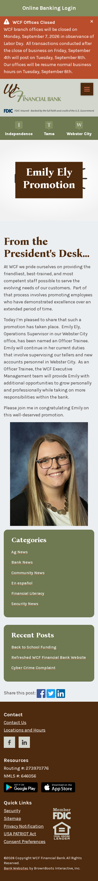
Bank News (22, 562)
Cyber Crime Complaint (33, 667)
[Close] (91, 21)
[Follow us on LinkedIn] (24, 743)
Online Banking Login (49, 8)
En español (21, 583)
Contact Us (15, 722)
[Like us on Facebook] (9, 743)
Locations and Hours (24, 730)
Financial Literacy (27, 593)
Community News (27, 572)
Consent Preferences (24, 841)
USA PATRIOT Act (20, 834)
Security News (24, 603)
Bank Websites (16, 868)
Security (12, 810)
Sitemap (12, 818)
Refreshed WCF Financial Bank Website (48, 657)
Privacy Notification (24, 826)
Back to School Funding (33, 647)
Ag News (19, 551)
